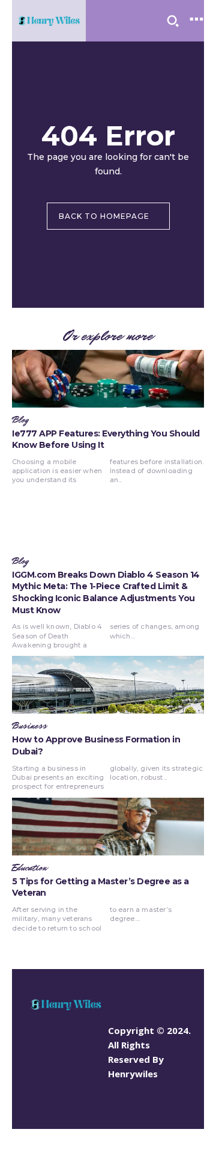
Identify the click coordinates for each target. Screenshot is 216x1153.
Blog (20, 420)
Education (29, 868)
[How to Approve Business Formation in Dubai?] (108, 685)
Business (29, 726)
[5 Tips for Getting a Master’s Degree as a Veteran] (108, 826)
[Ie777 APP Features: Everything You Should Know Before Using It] (108, 379)
